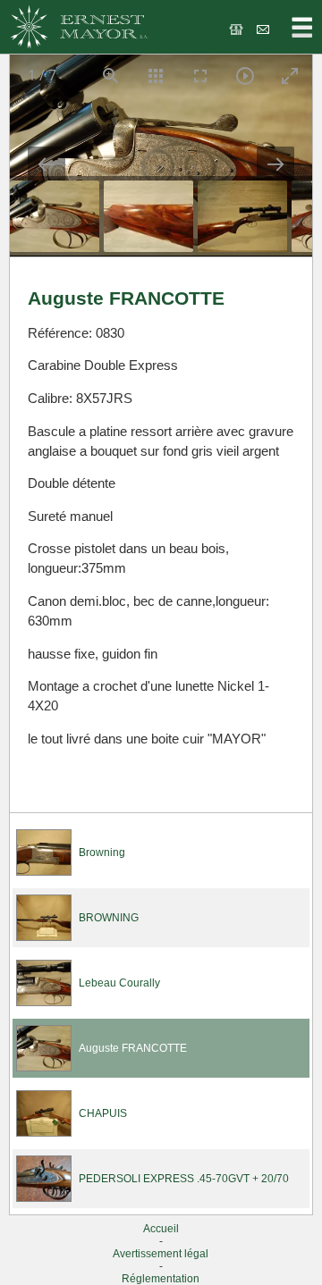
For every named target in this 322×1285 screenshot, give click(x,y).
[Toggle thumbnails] (155, 76)
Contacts (264, 29)
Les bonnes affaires (237, 29)
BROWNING (109, 917)
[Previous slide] (46, 164)
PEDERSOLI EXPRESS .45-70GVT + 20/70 (184, 1178)
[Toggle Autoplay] (245, 76)
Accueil (161, 1228)
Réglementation (160, 1278)
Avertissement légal (160, 1253)
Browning (102, 852)
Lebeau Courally (119, 983)
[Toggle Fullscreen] (200, 76)
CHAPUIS (103, 1113)
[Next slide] (275, 164)
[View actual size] (111, 76)
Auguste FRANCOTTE (133, 1048)
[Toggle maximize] (289, 76)
